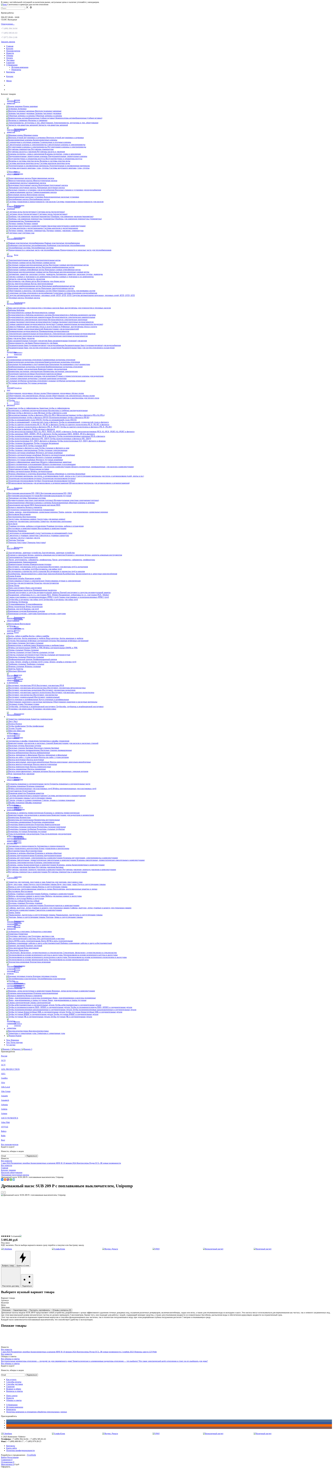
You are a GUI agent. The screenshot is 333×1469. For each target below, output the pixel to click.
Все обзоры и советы (10, 1359)
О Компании (12, 65)
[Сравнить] (2, 1192)
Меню (9, 81)
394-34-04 (9, 28)
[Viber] (8, 1179)
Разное (18, 1036)
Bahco (3, 1131)
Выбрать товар (8, 1266)
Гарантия (10, 62)
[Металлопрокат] (17, 717)
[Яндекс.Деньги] (127, 1249)
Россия (4, 1056)
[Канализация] (16, 491)
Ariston (4, 1113)
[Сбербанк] (26, 1249)
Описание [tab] (6, 1310)
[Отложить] (5, 1192)
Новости (10, 53)
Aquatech (5, 1100)
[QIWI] (177, 1249)
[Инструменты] (17, 550)
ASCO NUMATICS (9, 1118)
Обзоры (9, 55)
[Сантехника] (16, 880)
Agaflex (4, 1078)
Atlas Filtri (5, 1122)
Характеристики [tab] (20, 1310)
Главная (9, 46)
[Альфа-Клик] (77, 1249)
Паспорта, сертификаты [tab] (39, 1310)
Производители (13, 51)
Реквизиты (16, 69)
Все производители (9, 1144)
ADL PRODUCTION (10, 1069)
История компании (19, 67)
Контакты (10, 72)
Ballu (3, 1136)
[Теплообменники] (18, 241)
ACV (3, 1065)
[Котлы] (16, 258)
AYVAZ (4, 1127)
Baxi (3, 1140)
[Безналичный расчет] (228, 1249)
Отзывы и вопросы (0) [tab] (62, 1310)
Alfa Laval (5, 1087)
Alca (3, 1082)
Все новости (6, 1161)
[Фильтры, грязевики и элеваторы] (16, 1029)
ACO (3, 1060)
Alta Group (5, 1091)
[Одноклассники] (5, 1179)
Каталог (9, 48)
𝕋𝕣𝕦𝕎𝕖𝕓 (31, 1455)
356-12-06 (9, 37)
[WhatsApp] (11, 1179)
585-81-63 (9, 33)
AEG (3, 1074)
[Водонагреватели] (18, 305)
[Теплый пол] (16, 391)
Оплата (9, 58)
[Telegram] (13, 1179)
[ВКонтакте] (2, 1179)
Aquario (4, 1096)
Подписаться (32, 1156)
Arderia (4, 1109)
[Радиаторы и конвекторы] (16, 357)
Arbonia (4, 1105)
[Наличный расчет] (278, 1249)
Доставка (10, 60)
